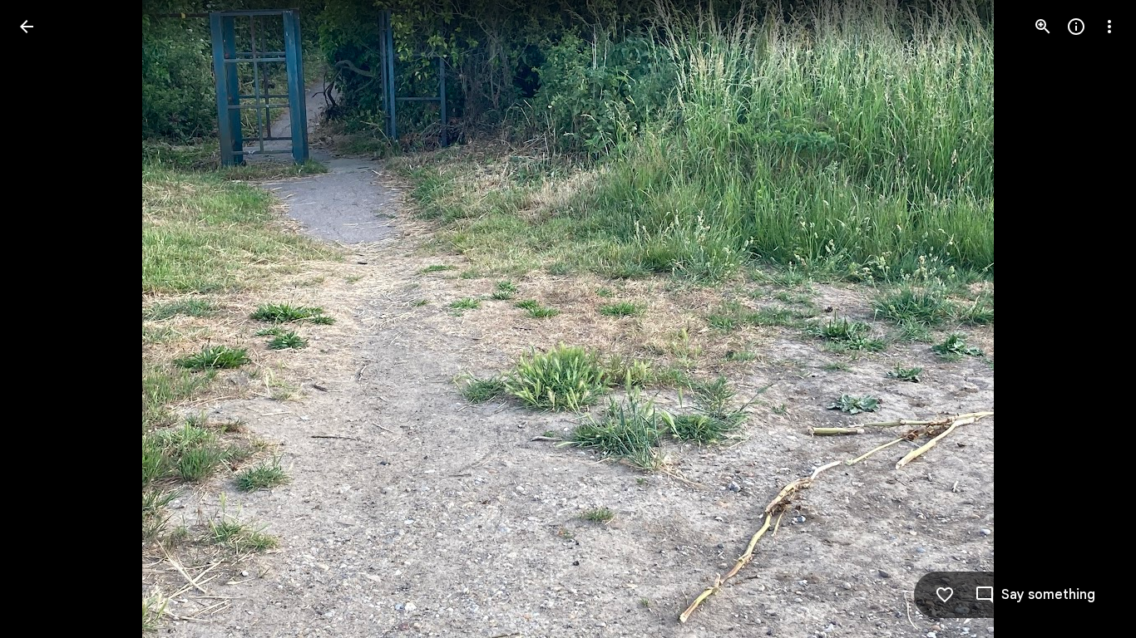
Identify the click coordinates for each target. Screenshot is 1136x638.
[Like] (945, 595)
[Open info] (1076, 26)
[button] (46, 319)
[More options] (1109, 26)
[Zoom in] (1042, 26)
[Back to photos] (27, 27)
